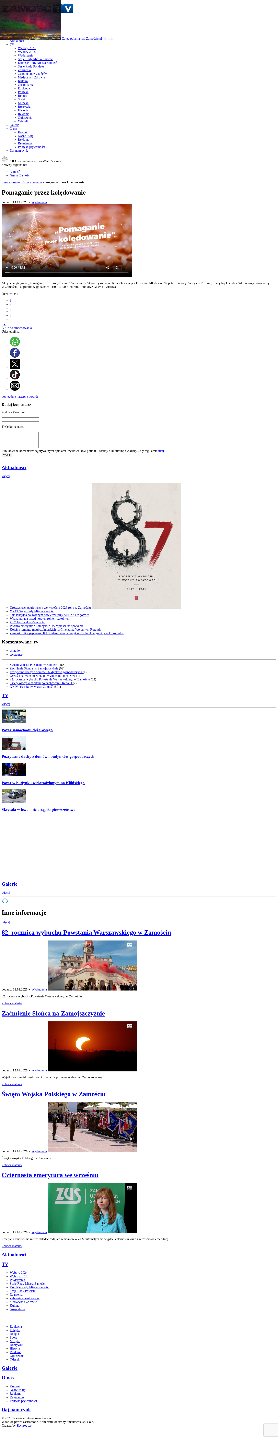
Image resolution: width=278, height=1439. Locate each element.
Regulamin (25, 143)
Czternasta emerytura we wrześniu (50, 1175)
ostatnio (15, 650)
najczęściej (17, 654)
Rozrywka (24, 106)
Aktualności (14, 467)
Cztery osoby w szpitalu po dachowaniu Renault (41, 683)
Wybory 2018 (27, 51)
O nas (8, 1377)
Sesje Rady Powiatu (31, 66)
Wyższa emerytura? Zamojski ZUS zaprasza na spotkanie (46, 626)
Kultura (23, 81)
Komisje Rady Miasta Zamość (37, 62)
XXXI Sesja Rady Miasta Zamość (32, 611)
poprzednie (9, 396)
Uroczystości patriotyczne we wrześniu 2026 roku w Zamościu (51, 607)
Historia (23, 110)
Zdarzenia (24, 70)
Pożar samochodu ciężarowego (27, 730)
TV (23, 182)
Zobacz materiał (12, 1003)
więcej (6, 476)
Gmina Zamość (20, 175)
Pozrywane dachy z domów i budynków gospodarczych (46, 672)
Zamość (15, 171)
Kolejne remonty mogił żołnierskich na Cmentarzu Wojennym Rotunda (55, 629)
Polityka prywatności (31, 147)
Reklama (23, 114)
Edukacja (24, 88)
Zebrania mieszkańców (33, 73)
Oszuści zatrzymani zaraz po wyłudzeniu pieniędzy (43, 675)
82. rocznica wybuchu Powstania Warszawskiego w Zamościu (50, 679)
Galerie (10, 884)
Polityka (23, 92)
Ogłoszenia (25, 117)
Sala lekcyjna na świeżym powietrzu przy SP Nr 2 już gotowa (49, 615)
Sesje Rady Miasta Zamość (35, 59)
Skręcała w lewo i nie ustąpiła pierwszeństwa (39, 809)
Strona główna (11, 182)
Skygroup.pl (24, 1425)
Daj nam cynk (16, 1409)
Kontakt (23, 132)
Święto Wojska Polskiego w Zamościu (35, 664)
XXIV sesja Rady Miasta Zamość (32, 686)
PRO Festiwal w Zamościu (27, 622)
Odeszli (23, 121)
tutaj (161, 451)
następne (22, 396)
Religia (22, 95)
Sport (21, 99)
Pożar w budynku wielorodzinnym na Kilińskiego (43, 783)
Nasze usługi (26, 136)
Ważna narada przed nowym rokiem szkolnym (39, 618)
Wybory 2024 (27, 48)
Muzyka (23, 103)
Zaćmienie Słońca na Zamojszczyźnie (34, 668)
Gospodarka (26, 84)
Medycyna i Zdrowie (31, 77)
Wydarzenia (25, 55)
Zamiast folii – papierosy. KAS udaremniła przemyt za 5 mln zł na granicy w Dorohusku (67, 633)
